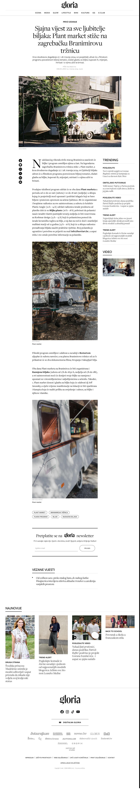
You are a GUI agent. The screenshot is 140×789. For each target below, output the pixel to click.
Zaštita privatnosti (43, 758)
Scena (38, 13)
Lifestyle (66, 13)
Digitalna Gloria (72, 722)
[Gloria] (69, 5)
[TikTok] (72, 711)
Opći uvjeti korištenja (79, 758)
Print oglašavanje (97, 758)
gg (94, 13)
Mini (76, 13)
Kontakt (111, 758)
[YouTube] (78, 712)
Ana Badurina (71, 67)
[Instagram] (67, 711)
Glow (56, 13)
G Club (101, 13)
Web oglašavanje (61, 758)
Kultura (85, 13)
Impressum (29, 758)
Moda (47, 13)
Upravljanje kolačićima (70, 763)
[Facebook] (62, 711)
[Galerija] (70, 112)
